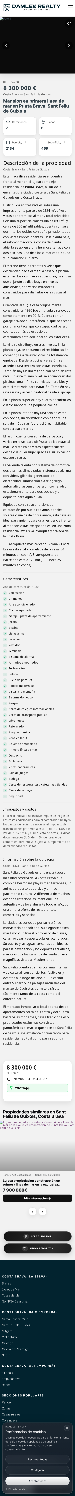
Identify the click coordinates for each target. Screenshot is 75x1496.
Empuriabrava (11, 1379)
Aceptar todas (37, 1481)
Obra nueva (9, 1420)
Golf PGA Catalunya (15, 1301)
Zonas (6, 1408)
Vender (7, 1402)
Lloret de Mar (11, 1289)
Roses (6, 1385)
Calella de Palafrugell (16, 1349)
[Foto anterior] (6, 45)
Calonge (7, 1343)
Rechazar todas (37, 1459)
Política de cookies (16, 1489)
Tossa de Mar (11, 1295)
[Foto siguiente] (69, 45)
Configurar (37, 1470)
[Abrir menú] (70, 7)
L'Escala (7, 1373)
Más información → (37, 1198)
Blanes (6, 1283)
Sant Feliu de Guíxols (16, 1325)
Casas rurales (11, 1414)
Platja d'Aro (9, 1337)
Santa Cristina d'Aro (15, 1319)
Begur (6, 1355)
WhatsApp (22, 1088)
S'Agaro (7, 1331)
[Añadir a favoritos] (69, 23)
